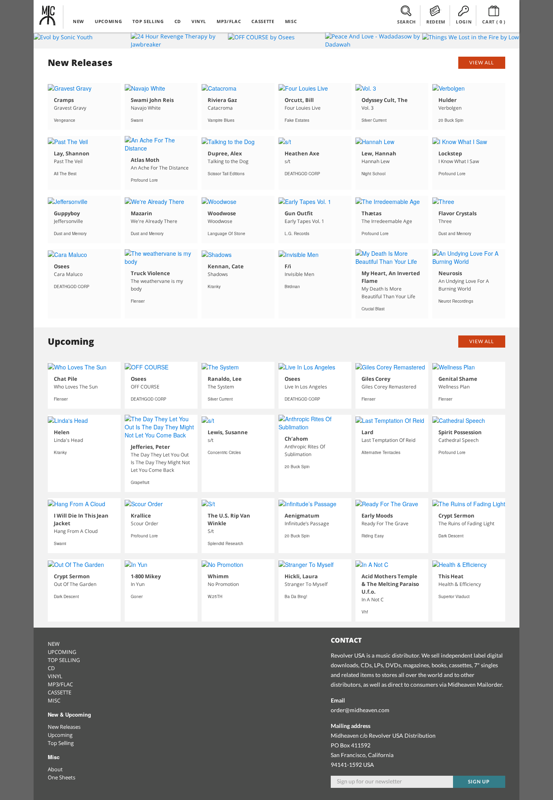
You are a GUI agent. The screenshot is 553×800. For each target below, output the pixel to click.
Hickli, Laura (301, 576)
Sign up (479, 782)
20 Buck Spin (451, 120)
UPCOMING (108, 21)
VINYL (198, 21)
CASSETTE (262, 21)
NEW (78, 21)
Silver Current (374, 120)
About (55, 769)
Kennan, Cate (226, 266)
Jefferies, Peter (150, 446)
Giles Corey (376, 378)
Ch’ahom (296, 438)
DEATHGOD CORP (302, 173)
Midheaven (48, 15)
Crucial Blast (373, 309)
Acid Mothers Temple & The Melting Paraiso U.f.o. (390, 584)
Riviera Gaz (222, 100)
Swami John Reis (152, 100)
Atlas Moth (145, 159)
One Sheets (61, 777)
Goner (137, 596)
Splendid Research (225, 543)
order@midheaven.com (360, 710)
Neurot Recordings (455, 301)
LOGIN (464, 22)
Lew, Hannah (379, 153)
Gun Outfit (299, 213)
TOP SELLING (148, 21)
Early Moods (377, 515)
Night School (373, 173)
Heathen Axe (302, 153)
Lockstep (450, 153)
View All (481, 62)
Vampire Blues (221, 120)
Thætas (371, 213)
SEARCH (406, 22)
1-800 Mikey (146, 576)
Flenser (138, 301)
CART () (494, 22)
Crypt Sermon (456, 515)
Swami (137, 120)
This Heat (451, 576)
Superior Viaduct (454, 596)
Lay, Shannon (71, 153)
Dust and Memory (70, 233)
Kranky (214, 286)
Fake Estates (297, 120)
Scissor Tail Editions (226, 173)
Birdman (292, 286)
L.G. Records (297, 233)
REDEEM (435, 22)
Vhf (365, 612)
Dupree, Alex (225, 153)
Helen (62, 432)
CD (177, 21)
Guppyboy (67, 213)
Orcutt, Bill (299, 100)
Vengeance (64, 120)
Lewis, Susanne (228, 432)
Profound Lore (144, 180)
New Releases (64, 726)
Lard (367, 432)
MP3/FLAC (229, 21)
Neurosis (450, 273)
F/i (288, 266)
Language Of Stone (226, 233)
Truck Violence (150, 273)
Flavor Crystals (457, 213)
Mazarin (141, 213)
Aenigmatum (302, 515)
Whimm (218, 576)
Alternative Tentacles (381, 452)
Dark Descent (451, 536)
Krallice (141, 515)
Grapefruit (140, 482)
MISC (291, 21)
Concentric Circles (224, 452)
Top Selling (61, 743)
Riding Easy (373, 536)
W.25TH (215, 596)
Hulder (447, 100)
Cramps (64, 100)
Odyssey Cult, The (385, 100)
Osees (61, 266)
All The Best (65, 173)
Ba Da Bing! (296, 596)
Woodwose (222, 213)
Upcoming (60, 734)
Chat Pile (65, 378)
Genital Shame (457, 378)
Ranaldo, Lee (225, 378)
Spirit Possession (460, 432)
